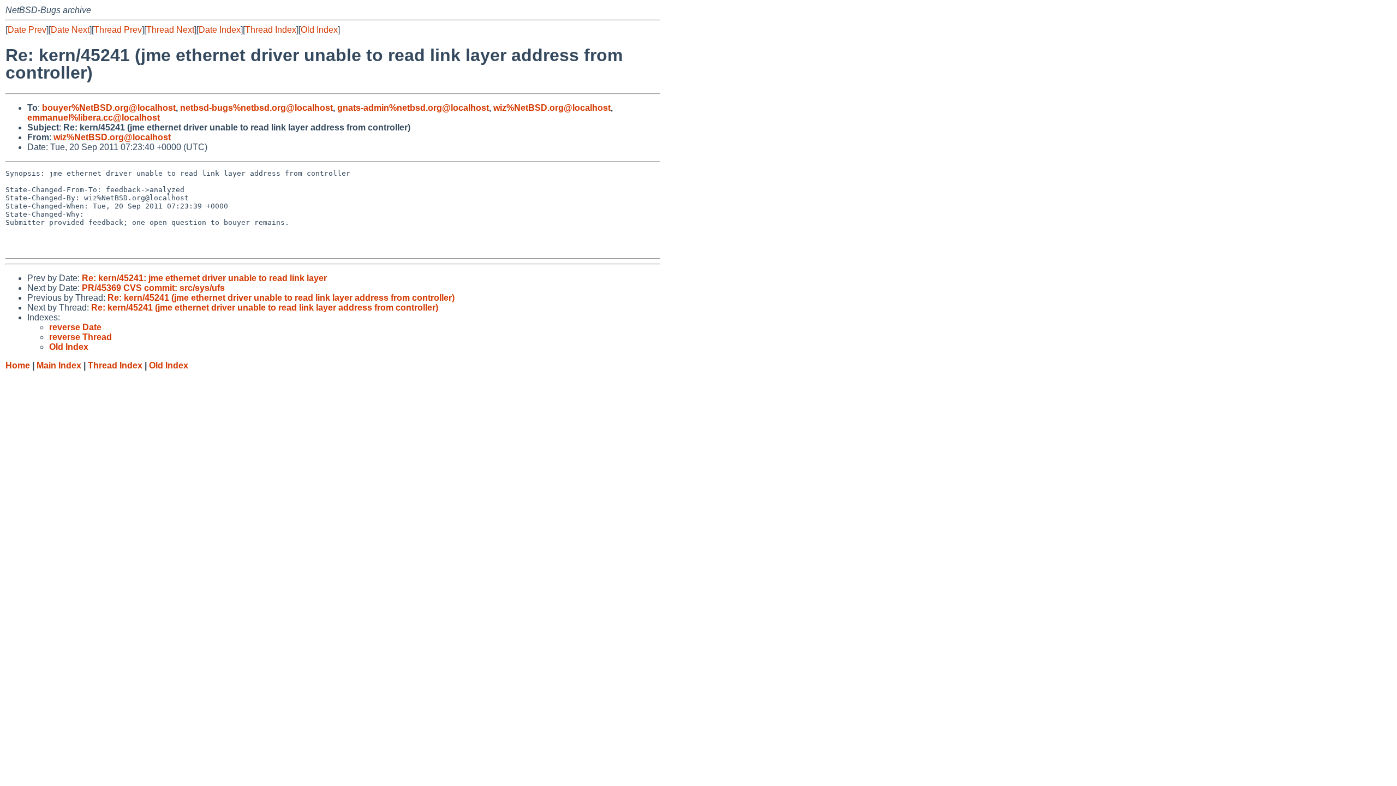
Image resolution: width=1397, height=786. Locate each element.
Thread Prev (118, 29)
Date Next (70, 29)
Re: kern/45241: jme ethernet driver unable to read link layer (204, 278)
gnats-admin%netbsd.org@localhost (413, 107)
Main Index (59, 365)
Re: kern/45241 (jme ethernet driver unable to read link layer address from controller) (281, 297)
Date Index (220, 29)
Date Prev (27, 29)
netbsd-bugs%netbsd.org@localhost (256, 107)
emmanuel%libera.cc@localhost (93, 117)
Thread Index (270, 29)
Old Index (319, 29)
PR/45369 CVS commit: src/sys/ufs (153, 288)
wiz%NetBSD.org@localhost (552, 107)
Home (17, 365)
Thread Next (170, 29)
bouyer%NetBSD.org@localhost (109, 107)
